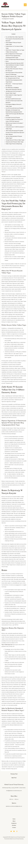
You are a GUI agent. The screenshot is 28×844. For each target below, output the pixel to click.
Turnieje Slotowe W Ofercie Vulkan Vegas (15, 140)
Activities (14, 825)
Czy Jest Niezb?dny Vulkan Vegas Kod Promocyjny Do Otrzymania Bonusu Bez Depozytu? (15, 38)
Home (14, 819)
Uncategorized (5, 18)
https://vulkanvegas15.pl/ (7, 644)
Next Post (14, 777)
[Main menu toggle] (25, 4)
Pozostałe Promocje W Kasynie (13, 117)
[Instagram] (16, 831)
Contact (14, 827)
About (14, 821)
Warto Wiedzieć (9, 134)
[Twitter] (11, 831)
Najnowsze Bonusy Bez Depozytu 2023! (14, 63)
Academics (14, 823)
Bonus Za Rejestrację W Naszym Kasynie (15, 59)
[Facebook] (14, 831)
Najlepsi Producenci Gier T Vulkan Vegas (15, 76)
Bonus (7, 61)
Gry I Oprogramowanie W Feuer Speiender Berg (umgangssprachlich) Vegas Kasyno (14, 80)
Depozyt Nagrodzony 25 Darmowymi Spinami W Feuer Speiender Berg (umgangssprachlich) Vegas (14, 55)
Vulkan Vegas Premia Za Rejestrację (14, 143)
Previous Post (14, 774)
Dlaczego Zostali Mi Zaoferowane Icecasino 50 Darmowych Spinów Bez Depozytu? (14, 100)
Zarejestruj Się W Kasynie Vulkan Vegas (14, 141)
